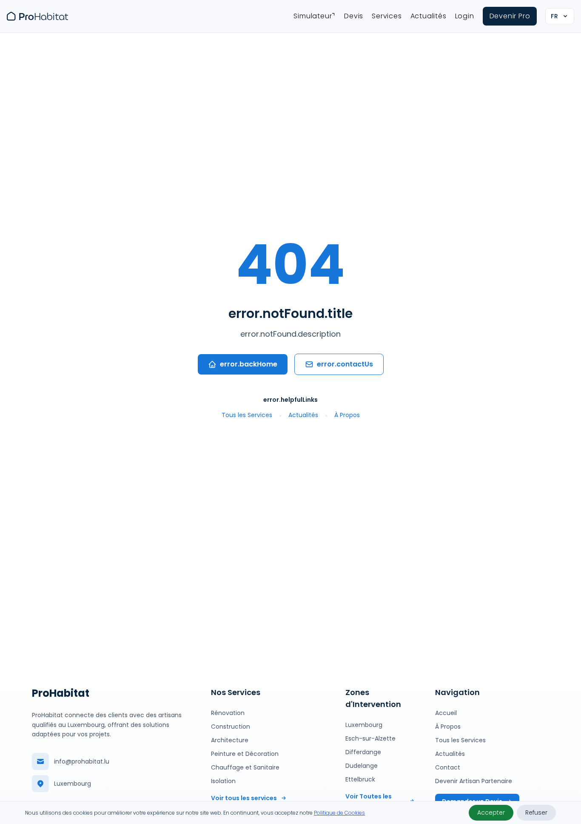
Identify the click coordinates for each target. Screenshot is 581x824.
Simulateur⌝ (314, 16)
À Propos (347, 415)
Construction (230, 726)
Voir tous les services (244, 798)
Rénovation (228, 713)
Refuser (536, 812)
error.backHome (248, 364)
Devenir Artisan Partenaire (473, 781)
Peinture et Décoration (245, 754)
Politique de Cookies (339, 812)
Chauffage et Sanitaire (245, 767)
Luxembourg (363, 725)
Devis (353, 16)
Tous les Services (247, 415)
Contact (447, 767)
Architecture (229, 740)
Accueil (446, 713)
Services (387, 16)
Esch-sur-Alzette (370, 738)
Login (464, 16)
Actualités (428, 16)
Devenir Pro (510, 16)
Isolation (223, 781)
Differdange (363, 752)
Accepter (491, 812)
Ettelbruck (360, 779)
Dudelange (361, 765)
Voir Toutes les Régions (368, 800)
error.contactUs (345, 364)
